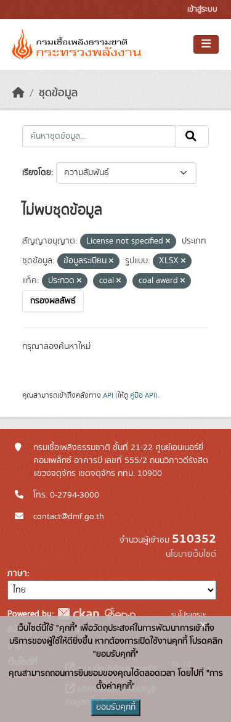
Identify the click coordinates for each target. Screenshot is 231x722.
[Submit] (192, 136)
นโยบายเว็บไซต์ (191, 554)
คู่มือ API (142, 395)
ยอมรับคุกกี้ (116, 707)
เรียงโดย (36, 172)
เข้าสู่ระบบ (202, 9)
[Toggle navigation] (206, 44)
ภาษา (17, 573)
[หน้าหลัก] (18, 93)
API (108, 395)
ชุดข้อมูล (58, 93)
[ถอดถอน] (168, 242)
